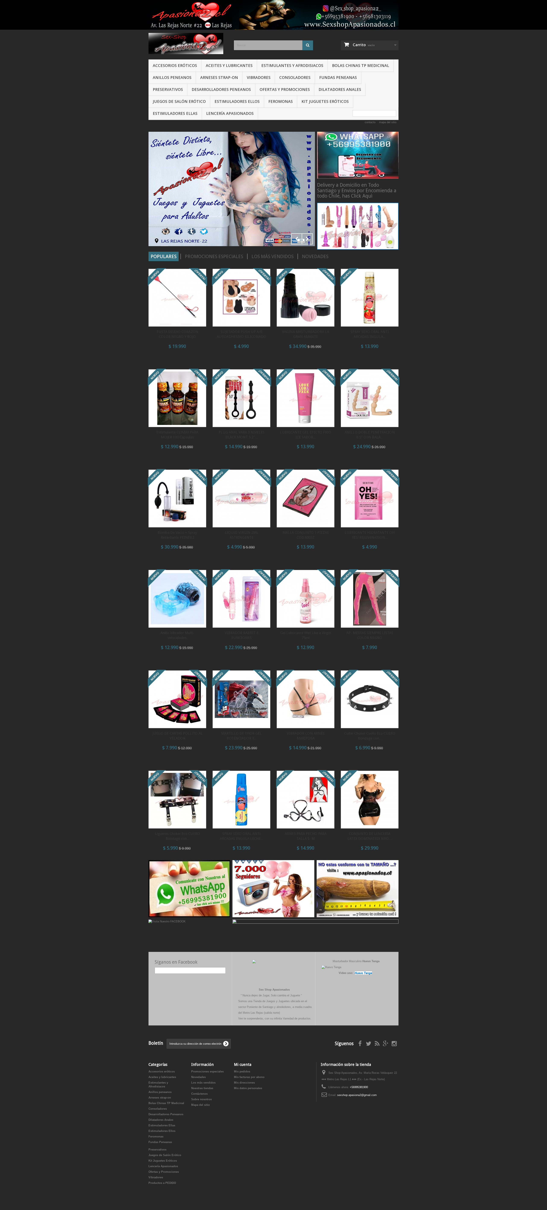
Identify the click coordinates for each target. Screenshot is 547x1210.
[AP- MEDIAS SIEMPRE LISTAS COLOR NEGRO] (369, 599)
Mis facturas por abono (249, 1077)
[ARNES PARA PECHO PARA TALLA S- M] (305, 799)
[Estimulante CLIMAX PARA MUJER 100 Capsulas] (177, 398)
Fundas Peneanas (338, 77)
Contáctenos (199, 1093)
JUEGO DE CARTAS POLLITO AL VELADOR (177, 735)
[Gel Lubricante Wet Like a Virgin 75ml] (305, 599)
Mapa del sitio (200, 1104)
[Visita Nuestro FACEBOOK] (167, 921)
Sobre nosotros (201, 1099)
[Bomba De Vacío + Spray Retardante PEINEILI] (177, 498)
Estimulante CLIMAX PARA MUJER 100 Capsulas (177, 434)
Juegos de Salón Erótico (179, 101)
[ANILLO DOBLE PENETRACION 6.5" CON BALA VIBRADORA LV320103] (369, 398)
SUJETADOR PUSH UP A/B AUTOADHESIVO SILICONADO (241, 334)
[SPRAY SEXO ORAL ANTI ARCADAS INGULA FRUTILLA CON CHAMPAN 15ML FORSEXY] (369, 297)
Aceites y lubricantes (229, 65)
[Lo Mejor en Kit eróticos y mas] (232, 189)
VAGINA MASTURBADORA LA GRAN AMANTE (305, 334)
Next (307, 238)
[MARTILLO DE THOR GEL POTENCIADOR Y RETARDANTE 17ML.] (241, 699)
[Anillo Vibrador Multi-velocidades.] (177, 599)
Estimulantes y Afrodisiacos (292, 65)
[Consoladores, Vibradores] (357, 226)
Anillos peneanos (172, 77)
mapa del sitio (387, 122)
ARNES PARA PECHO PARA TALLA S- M (305, 836)
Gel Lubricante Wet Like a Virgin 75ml (305, 635)
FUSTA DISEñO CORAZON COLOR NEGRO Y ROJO (177, 334)
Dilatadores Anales (340, 89)
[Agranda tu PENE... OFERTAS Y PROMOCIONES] (357, 888)
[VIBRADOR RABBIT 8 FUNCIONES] (241, 599)
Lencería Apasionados (230, 113)
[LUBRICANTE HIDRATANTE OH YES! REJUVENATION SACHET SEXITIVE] (369, 498)
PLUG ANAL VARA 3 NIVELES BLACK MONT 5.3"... (242, 434)
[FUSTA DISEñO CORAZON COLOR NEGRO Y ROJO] (177, 297)
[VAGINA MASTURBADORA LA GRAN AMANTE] (305, 297)
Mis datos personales (248, 1088)
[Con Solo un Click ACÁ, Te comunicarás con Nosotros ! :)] (189, 888)
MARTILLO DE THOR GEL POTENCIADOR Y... (241, 735)
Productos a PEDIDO (162, 1183)
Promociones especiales (214, 256)
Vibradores (259, 77)
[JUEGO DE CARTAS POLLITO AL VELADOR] (177, 699)
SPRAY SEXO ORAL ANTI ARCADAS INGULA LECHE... (241, 836)
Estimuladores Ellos (237, 101)
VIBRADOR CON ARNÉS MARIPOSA (306, 735)
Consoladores (294, 77)
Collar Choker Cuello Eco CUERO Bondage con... (369, 735)
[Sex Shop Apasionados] (188, 43)
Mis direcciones (244, 1082)
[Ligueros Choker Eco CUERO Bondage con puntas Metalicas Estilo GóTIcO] (177, 799)
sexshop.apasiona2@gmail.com (357, 1095)
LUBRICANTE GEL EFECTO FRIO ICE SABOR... (305, 434)
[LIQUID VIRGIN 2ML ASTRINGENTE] (241, 498)
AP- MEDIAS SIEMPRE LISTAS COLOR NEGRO (369, 635)
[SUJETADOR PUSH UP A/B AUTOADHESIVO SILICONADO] (241, 297)
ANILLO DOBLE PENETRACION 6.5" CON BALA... (370, 434)
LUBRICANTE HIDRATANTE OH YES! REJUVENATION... (370, 535)
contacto (370, 122)
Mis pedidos (242, 1071)
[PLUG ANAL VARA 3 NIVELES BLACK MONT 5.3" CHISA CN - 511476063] (241, 398)
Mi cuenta (242, 1064)
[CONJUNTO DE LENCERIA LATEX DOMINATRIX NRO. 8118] (369, 799)
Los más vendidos (272, 256)
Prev (296, 238)
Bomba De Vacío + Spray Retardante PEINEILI (177, 535)
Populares (163, 256)
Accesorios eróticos (175, 65)
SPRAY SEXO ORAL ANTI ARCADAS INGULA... (369, 334)
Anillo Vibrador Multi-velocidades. (177, 635)
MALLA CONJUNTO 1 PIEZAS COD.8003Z (305, 535)
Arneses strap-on (219, 77)
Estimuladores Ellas (175, 113)
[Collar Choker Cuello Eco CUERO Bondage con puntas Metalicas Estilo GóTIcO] (369, 699)
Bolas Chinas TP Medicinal (360, 65)
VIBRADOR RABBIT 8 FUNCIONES (241, 635)
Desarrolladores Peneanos (221, 89)
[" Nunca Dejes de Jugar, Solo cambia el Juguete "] (273, 15)
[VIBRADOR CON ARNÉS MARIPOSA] (305, 699)
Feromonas (280, 101)
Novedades (315, 256)
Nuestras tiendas (202, 1088)
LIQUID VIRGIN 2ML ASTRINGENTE (241, 535)
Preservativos (168, 89)
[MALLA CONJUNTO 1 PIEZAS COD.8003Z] (305, 498)
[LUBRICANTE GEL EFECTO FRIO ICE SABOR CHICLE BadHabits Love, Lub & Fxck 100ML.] (305, 398)
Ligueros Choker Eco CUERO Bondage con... (177, 836)
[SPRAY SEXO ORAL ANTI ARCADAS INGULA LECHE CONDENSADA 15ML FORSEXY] (241, 799)
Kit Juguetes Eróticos (325, 101)
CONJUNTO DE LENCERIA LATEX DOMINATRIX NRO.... (369, 836)
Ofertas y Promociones (285, 89)
